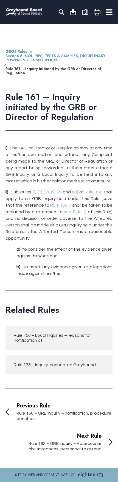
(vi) (59, 192)
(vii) (75, 192)
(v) (53, 192)
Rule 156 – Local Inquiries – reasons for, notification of (53, 338)
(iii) (40, 192)
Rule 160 (93, 192)
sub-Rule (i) (75, 212)
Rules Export (85, 12)
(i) (33, 192)
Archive (73, 12)
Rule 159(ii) (60, 205)
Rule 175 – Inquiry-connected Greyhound (55, 365)
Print (97, 12)
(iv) (46, 192)
